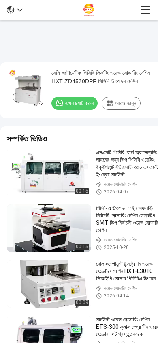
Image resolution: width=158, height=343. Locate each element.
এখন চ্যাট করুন (79, 103)
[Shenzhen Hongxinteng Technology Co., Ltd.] (81, 10)
